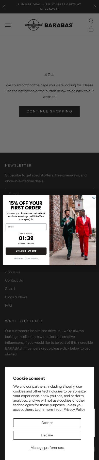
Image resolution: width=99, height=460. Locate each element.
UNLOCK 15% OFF (26, 250)
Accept (47, 422)
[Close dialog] (94, 197)
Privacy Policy (74, 409)
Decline (47, 435)
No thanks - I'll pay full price (26, 258)
